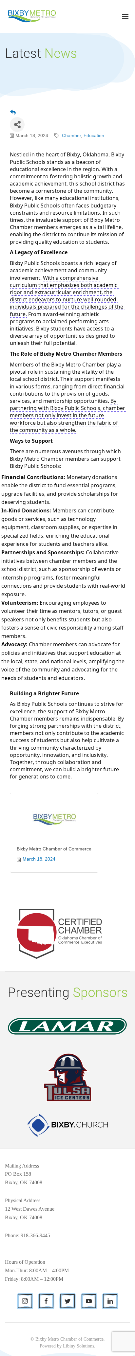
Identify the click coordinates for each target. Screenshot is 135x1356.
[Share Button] (17, 124)
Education (94, 135)
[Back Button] (13, 112)
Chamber (71, 135)
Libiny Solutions (78, 1346)
